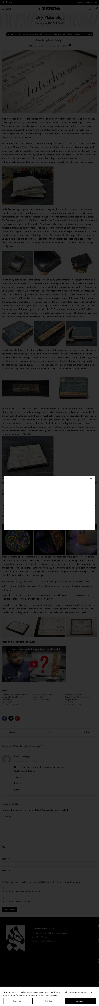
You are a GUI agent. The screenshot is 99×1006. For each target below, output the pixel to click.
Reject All (48, 1001)
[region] (49, 996)
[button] (91, 479)
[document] (49, 503)
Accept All (80, 1001)
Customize (17, 1001)
